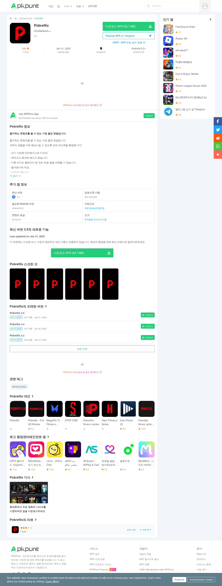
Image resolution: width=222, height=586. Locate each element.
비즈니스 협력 (204, 564)
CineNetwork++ (42, 31)
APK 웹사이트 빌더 (149, 559)
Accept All (179, 579)
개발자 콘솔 (145, 553)
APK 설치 (95, 553)
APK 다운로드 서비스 (101, 564)
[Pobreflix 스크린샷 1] (36, 284)
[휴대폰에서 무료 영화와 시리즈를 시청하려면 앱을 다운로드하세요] (29, 492)
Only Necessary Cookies (201, 579)
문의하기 (201, 559)
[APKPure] (25, 6)
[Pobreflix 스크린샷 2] (55, 284)
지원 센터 (201, 569)
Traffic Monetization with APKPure (156, 569)
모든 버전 (82, 348)
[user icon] (205, 6)
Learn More (52, 581)
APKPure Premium (99, 569)
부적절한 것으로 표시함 (95, 219)
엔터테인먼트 (25, 18)
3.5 (18, 196)
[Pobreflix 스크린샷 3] (73, 284)
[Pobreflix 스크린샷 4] (92, 284)
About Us (201, 553)
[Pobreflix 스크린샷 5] (110, 284)
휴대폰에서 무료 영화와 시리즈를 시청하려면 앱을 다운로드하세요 (28, 509)
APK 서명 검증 (97, 559)
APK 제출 (144, 564)
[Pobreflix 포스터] (18, 284)
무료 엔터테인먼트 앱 (94, 208)
